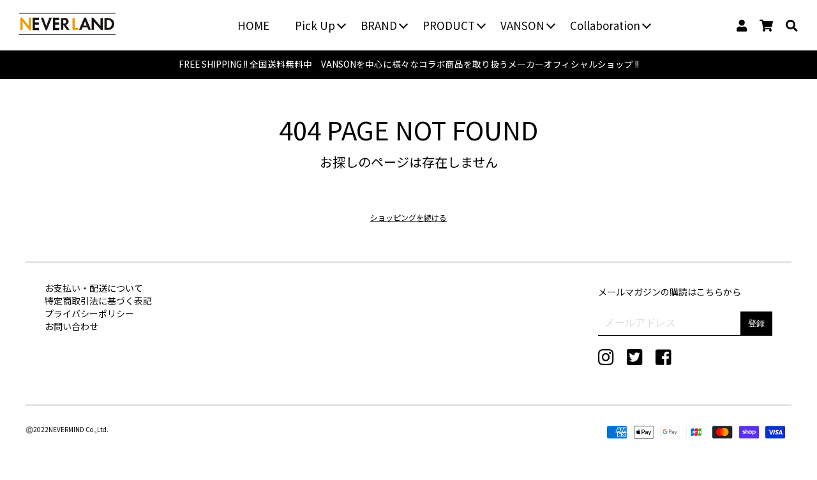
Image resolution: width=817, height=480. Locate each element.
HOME (253, 25)
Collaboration (605, 25)
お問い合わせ (71, 326)
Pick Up (315, 25)
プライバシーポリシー (89, 313)
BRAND (379, 25)
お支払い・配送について (94, 287)
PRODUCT (449, 25)
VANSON (522, 25)
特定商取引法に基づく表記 (98, 300)
